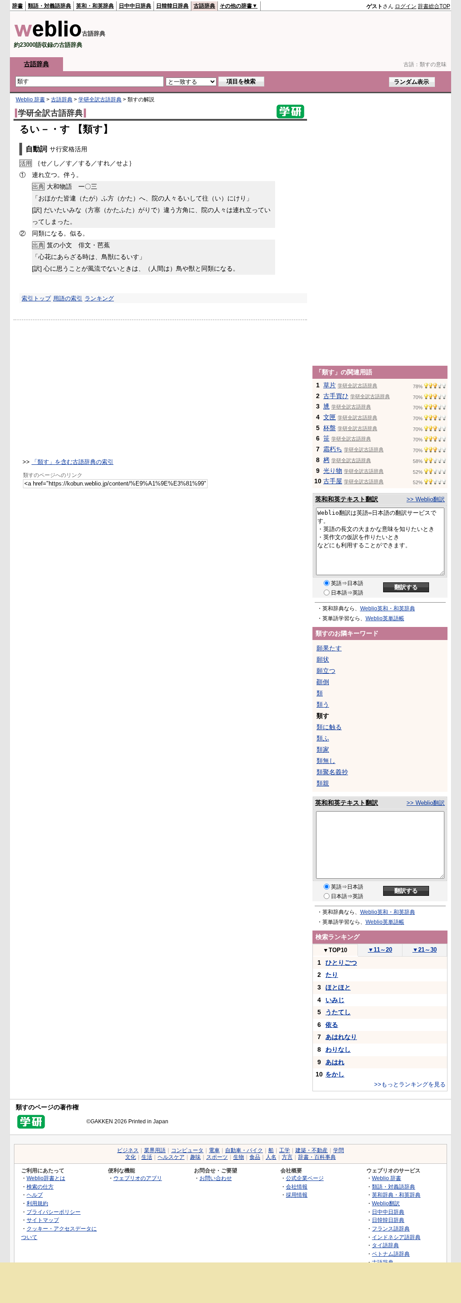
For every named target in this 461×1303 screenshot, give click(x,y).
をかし (334, 1074)
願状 (322, 659)
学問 (338, 1150)
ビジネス (128, 1150)
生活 (146, 1157)
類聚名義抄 (332, 772)
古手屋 (332, 481)
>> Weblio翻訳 (426, 499)
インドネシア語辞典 (396, 1237)
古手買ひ (335, 396)
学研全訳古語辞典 (100, 99)
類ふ (322, 738)
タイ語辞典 (385, 1245)
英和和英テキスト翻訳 (346, 499)
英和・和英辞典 (95, 6)
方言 (287, 1157)
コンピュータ (187, 1150)
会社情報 (296, 1186)
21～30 (424, 949)
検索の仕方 (40, 1186)
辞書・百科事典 (317, 1157)
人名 (271, 1157)
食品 (254, 1157)
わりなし (338, 1049)
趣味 (195, 1157)
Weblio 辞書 (30, 99)
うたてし (338, 1012)
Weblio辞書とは (46, 1178)
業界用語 (155, 1150)
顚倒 (322, 682)
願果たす (329, 648)
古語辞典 (204, 6)
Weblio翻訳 (386, 1203)
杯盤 (329, 427)
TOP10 (335, 950)
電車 (214, 1150)
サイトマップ (43, 1220)
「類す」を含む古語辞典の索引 (72, 462)
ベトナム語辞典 (391, 1254)
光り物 (332, 470)
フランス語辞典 (391, 1228)
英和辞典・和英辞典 (396, 1195)
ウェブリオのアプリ (137, 1178)
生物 (238, 1157)
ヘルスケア (171, 1157)
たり (331, 974)
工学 (284, 1150)
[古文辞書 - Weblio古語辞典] (48, 35)
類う (322, 704)
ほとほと (338, 987)
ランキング (99, 298)
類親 (322, 783)
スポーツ (217, 1157)
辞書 (17, 6)
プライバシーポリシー (54, 1212)
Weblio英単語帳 (385, 618)
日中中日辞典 (135, 6)
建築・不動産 (311, 1150)
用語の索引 (67, 298)
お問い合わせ (215, 1178)
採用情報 (296, 1195)
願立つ (325, 670)
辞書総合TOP (434, 6)
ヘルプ (35, 1195)
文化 (130, 1157)
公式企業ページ (305, 1178)
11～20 (380, 949)
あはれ (334, 1062)
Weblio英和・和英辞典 (387, 608)
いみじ (334, 999)
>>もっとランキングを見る (410, 1084)
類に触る (329, 727)
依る (331, 1024)
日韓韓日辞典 (172, 6)
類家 (322, 749)
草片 (329, 385)
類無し (325, 760)
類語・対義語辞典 (49, 6)
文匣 (329, 417)
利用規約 (37, 1203)
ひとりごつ (341, 962)
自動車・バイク (244, 1150)
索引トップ (36, 298)
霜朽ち (332, 449)
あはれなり (341, 1036)
